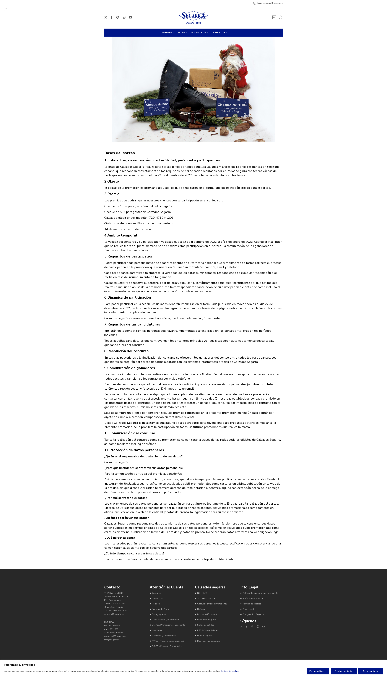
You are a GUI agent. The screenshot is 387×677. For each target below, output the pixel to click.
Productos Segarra (206, 619)
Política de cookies (230, 671)
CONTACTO (218, 32)
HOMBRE (167, 32)
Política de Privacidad (253, 598)
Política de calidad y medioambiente (260, 592)
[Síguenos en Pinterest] (117, 17)
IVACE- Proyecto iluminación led (168, 640)
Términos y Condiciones (164, 635)
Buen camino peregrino (208, 640)
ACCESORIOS (198, 32)
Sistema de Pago (160, 609)
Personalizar (317, 671)
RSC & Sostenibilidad (207, 630)
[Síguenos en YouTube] (130, 17)
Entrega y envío (159, 614)
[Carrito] (274, 17)
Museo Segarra (204, 635)
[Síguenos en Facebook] (111, 17)
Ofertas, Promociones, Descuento (168, 624)
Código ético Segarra (253, 614)
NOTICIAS (202, 592)
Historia (201, 609)
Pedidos (156, 603)
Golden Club (158, 598)
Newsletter (157, 630)
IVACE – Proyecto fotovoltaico (167, 646)
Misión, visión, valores (208, 614)
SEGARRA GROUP (206, 598)
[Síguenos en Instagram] (124, 17)
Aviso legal (248, 609)
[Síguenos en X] (105, 17)
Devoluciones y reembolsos (165, 619)
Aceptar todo (371, 671)
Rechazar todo (344, 671)
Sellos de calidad (205, 624)
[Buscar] (280, 17)
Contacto (156, 592)
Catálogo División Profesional (212, 603)
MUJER (181, 32)
